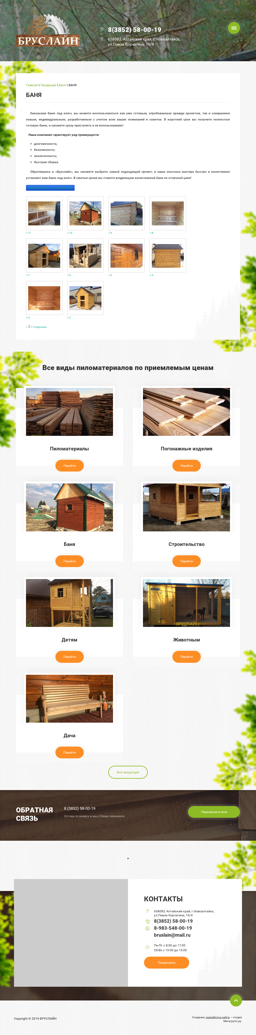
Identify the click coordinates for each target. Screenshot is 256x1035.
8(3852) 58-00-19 (134, 30)
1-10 (69, 232)
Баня (62, 85)
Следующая (40, 327)
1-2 (69, 317)
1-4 (151, 275)
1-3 (28, 317)
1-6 (69, 275)
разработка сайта (218, 1017)
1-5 (110, 275)
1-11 (28, 232)
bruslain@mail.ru (172, 935)
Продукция (48, 85)
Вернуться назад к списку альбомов (50, 187)
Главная (32, 85)
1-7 (28, 275)
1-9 (110, 232)
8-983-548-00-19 (173, 928)
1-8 (151, 232)
